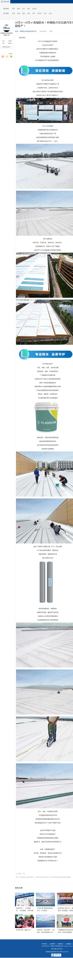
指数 (23, 13)
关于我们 (44, 944)
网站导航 (6, 1)
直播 (18, 13)
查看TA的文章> (6, 47)
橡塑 (18, 8)
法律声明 (52, 944)
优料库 (39, 13)
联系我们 (60, 944)
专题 (13, 13)
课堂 (28, 13)
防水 (23, 8)
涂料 (13, 8)
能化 (28, 8)
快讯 (45, 13)
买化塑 (34, 8)
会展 (50, 13)
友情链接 (68, 944)
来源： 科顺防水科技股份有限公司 (26, 31)
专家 (33, 13)
